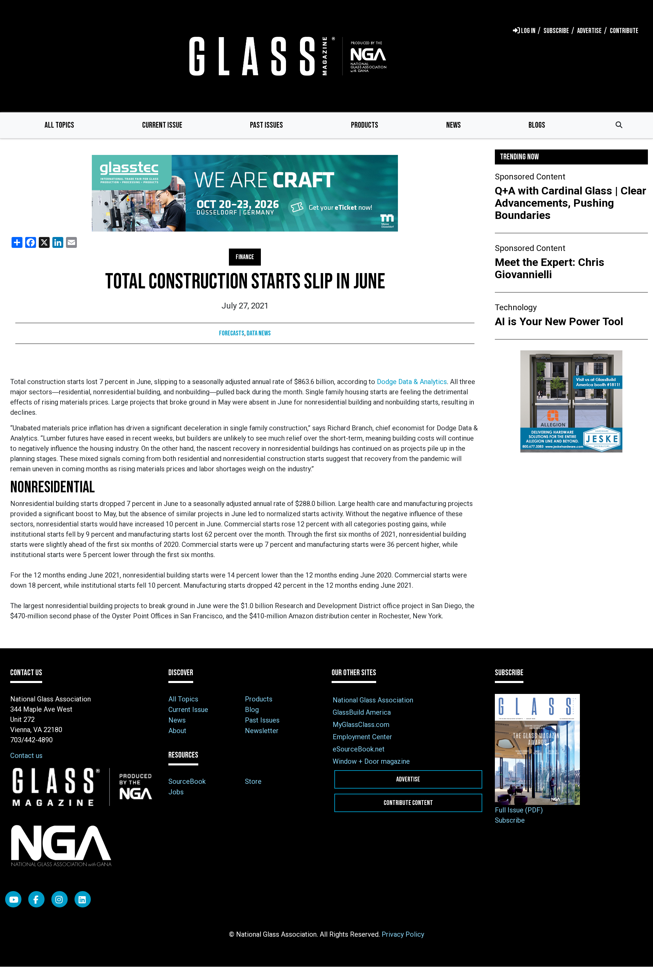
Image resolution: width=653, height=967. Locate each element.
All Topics (59, 125)
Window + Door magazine (371, 761)
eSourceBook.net (359, 749)
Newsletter (262, 731)
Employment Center (362, 737)
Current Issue (162, 125)
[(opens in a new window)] (245, 193)
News (453, 125)
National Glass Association (373, 700)
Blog (252, 710)
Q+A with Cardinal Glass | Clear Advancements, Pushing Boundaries (570, 203)
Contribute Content (408, 803)
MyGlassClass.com (361, 724)
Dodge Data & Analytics (412, 382)
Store (253, 781)
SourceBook (187, 781)
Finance (245, 257)
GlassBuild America (362, 712)
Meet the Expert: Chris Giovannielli (549, 268)
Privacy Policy (403, 934)
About (177, 731)
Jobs (176, 792)
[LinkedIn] (82, 899)
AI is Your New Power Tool (559, 321)
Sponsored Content (530, 176)
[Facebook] (36, 899)
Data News (259, 333)
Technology (516, 307)
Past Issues (266, 125)
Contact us (26, 755)
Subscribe (510, 820)
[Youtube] (13, 899)
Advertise (408, 779)
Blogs (537, 125)
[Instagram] (59, 899)
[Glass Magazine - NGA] (286, 56)
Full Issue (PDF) (519, 810)
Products (364, 125)
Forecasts (231, 333)
